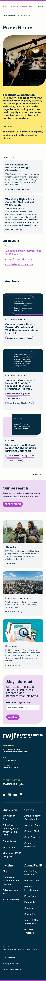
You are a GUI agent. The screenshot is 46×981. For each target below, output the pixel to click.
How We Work (32, 880)
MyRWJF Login (13, 784)
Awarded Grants (33, 825)
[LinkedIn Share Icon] (9, 795)
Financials (29, 902)
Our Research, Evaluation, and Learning (11, 881)
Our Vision (10, 809)
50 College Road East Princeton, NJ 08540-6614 (15, 750)
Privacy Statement (11, 963)
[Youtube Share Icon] (15, 795)
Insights (8, 865)
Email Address (18, 703)
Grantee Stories (32, 831)
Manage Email (9, 957)
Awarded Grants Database (19, 264)
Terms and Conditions (12, 969)
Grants (29, 809)
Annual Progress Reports (18, 259)
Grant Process (32, 837)
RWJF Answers (11, 899)
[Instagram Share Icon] (21, 795)
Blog (5, 871)
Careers (28, 908)
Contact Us (30, 914)
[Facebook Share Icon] (4, 795)
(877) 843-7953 (10, 760)
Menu (40, 7)
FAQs (8, 245)
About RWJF (33, 865)
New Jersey (9, 847)
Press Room (30, 896)
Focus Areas (9, 841)
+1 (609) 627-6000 (11, 767)
